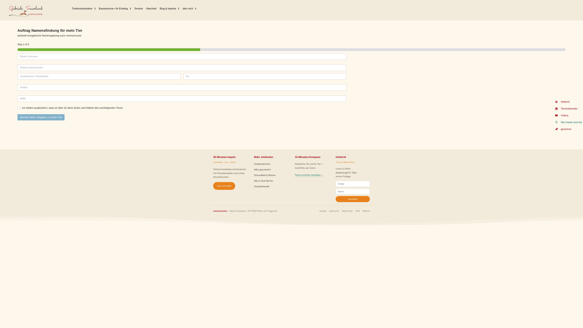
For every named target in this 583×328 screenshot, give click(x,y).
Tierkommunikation (82, 8)
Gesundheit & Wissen (265, 175)
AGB (358, 211)
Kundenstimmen (262, 164)
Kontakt (323, 211)
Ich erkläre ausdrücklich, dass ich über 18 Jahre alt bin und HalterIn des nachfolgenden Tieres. (72, 108)
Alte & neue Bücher (263, 180)
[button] (568, 101)
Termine (138, 8)
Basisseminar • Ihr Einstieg (113, 8)
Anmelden (353, 199)
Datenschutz (347, 211)
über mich (187, 8)
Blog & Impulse (168, 8)
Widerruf (366, 211)
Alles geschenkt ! (262, 169)
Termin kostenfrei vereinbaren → (309, 175)
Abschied (151, 8)
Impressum (334, 211)
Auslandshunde (261, 186)
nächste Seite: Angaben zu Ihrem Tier (41, 117)
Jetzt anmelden (224, 186)
